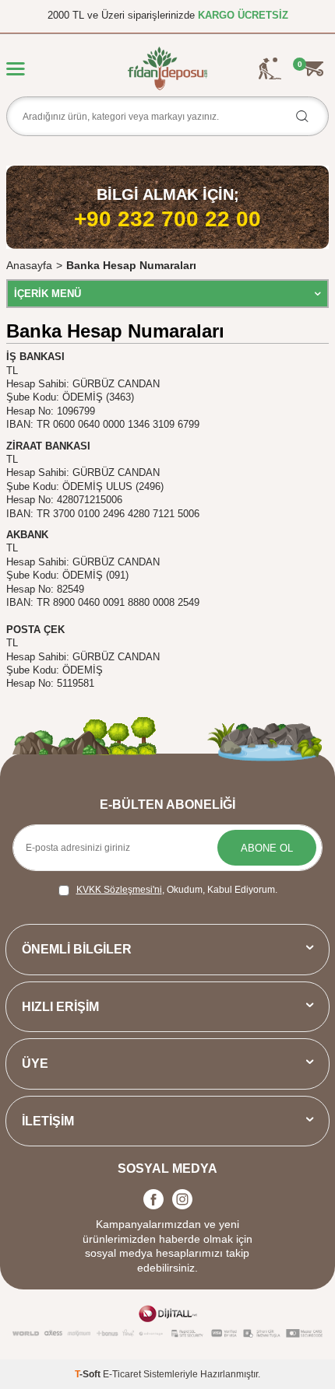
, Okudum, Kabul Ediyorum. (176, 889)
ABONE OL (267, 848)
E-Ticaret (122, 1374)
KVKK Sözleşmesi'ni (119, 889)
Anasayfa (29, 265)
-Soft (89, 1374)
